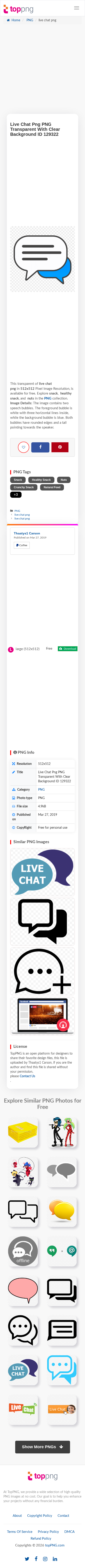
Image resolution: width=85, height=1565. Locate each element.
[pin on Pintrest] (32, 1123)
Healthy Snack (41, 479)
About (17, 1515)
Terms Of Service (19, 1532)
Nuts (64, 479)
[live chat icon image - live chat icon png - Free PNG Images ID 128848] (42, 872)
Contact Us (27, 1076)
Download (69, 648)
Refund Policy (41, 1538)
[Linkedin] (55, 1559)
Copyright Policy (39, 1515)
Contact (63, 1515)
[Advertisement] (42, 71)
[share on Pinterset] (59, 447)
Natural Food (52, 487)
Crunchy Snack (24, 487)
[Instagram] (45, 1559)
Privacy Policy (48, 1532)
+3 (16, 494)
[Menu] (76, 8)
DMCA (69, 1532)
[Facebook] (40, 447)
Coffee (23, 545)
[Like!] (23, 447)
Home (15, 20)
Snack (18, 479)
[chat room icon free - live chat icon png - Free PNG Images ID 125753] (42, 921)
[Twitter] (27, 1559)
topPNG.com (54, 1545)
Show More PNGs (39, 1447)
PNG (29, 20)
